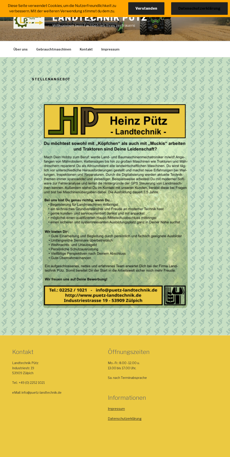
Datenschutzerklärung (125, 418)
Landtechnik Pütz (100, 18)
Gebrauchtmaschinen (53, 49)
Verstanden (146, 8)
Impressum (110, 49)
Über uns (20, 49)
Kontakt (86, 49)
